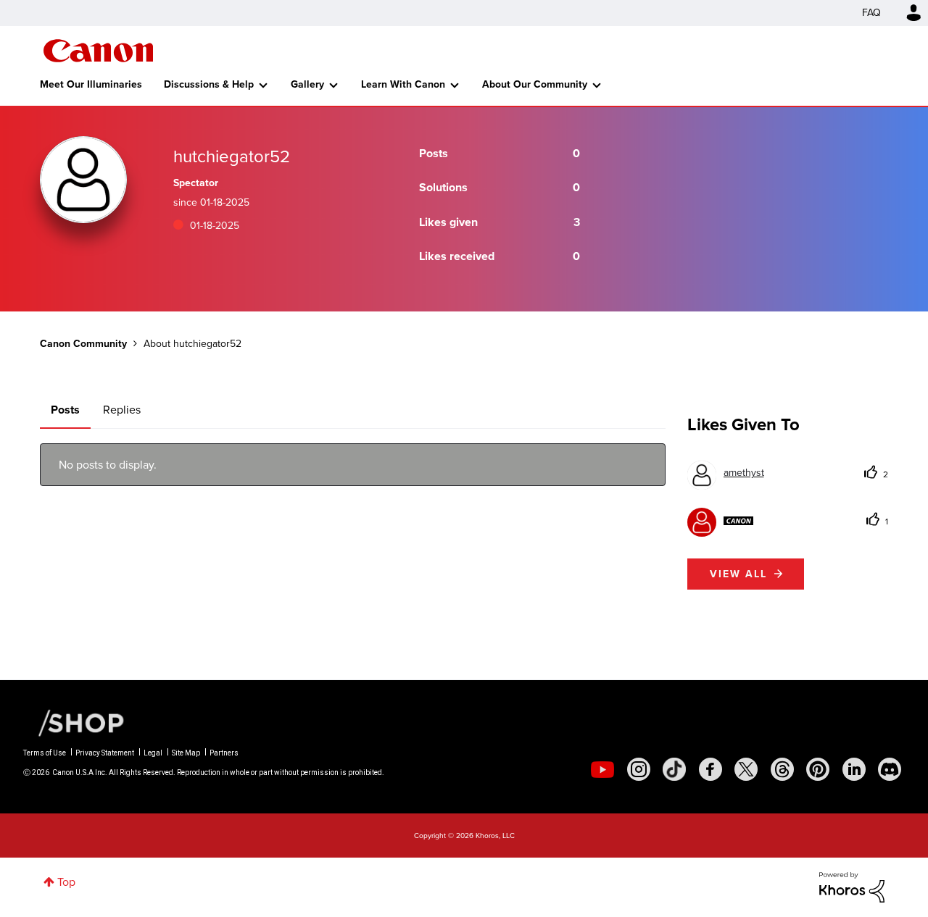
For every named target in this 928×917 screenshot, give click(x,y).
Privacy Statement (104, 753)
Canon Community (98, 50)
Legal (153, 753)
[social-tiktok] (674, 769)
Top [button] (66, 882)
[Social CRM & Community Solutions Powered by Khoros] (851, 886)
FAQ (871, 12)
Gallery (307, 84)
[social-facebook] (710, 769)
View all (738, 574)
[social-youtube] (602, 769)
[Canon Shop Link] (74, 722)
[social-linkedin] (854, 769)
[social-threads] (782, 769)
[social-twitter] (746, 769)
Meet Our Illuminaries (91, 84)
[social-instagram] (638, 769)
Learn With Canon (403, 84)
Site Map (186, 753)
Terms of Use (44, 753)
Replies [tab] (122, 409)
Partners (224, 753)
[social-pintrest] (817, 769)
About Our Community (534, 84)
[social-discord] (889, 769)
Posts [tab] (65, 409)
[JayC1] (720, 520)
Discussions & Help (209, 84)
